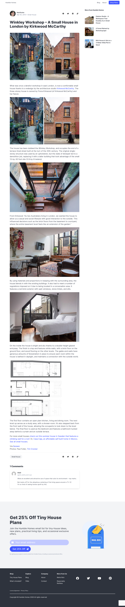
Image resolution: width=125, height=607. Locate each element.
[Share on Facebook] (63, 13)
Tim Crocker (32, 449)
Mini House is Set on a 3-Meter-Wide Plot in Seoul (103, 43)
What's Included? (16, 581)
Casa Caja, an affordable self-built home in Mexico (55, 439)
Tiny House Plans (16, 577)
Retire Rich (60, 577)
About (104, 2)
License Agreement (15, 590)
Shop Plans (114, 2)
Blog (98, 2)
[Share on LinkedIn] (73, 13)
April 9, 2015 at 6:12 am (24, 475)
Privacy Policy (24, 590)
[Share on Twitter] (68, 13)
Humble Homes (10, 2)
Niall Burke (20, 12)
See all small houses (18, 442)
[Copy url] (77, 13)
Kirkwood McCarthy (65, 88)
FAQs (27, 581)
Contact (44, 581)
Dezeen (16, 446)
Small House (32, 15)
